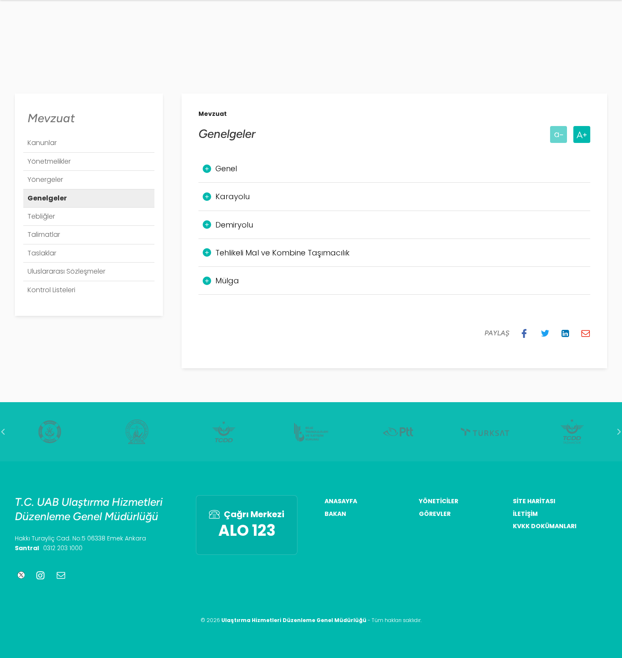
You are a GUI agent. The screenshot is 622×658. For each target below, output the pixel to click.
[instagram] (40, 575)
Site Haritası (534, 501)
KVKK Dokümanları (544, 526)
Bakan (335, 514)
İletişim (525, 514)
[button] (524, 333)
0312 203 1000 (63, 548)
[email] (61, 575)
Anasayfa (341, 501)
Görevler (435, 514)
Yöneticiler (438, 501)
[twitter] (20, 575)
